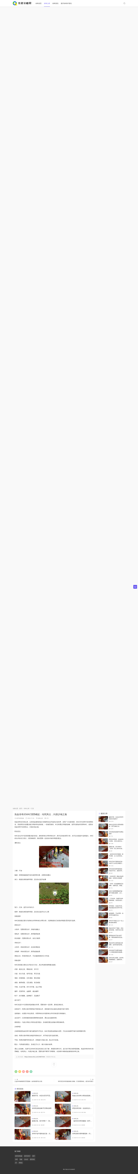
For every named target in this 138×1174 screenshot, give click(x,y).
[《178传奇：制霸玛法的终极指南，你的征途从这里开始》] (103, 900)
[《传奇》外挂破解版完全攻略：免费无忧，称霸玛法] (103, 886)
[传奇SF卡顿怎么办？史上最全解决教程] (103, 923)
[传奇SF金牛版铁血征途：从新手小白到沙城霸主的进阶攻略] (23, 1134)
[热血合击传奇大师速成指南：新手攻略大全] (63, 1096)
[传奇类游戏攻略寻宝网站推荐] (23, 1109)
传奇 (16, 1159)
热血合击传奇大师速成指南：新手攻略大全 (82, 1096)
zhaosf (26, 1159)
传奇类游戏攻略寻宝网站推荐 (41, 1108)
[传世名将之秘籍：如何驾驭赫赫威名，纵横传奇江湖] (103, 960)
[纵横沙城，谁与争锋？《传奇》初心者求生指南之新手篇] (23, 1121)
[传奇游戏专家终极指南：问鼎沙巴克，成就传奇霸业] (63, 1134)
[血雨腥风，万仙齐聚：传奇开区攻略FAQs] (103, 915)
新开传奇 (32, 1159)
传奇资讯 (55, 3)
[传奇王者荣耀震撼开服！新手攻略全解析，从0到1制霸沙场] (103, 893)
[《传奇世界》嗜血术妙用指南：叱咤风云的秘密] (103, 878)
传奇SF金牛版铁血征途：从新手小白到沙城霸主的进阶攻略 (41, 1133)
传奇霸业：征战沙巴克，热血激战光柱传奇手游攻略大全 (116, 907)
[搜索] (124, 3)
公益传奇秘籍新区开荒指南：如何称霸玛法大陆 (28, 1081)
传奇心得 (47, 3)
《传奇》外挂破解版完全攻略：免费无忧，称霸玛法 (116, 885)
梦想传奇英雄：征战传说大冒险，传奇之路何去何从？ (82, 1108)
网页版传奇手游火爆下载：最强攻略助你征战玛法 (116, 937)
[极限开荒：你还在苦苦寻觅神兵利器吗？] (23, 1096)
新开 (33, 1156)
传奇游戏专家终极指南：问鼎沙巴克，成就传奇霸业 (82, 1133)
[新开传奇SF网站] (22, 3)
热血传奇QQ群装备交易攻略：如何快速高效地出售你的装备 (116, 944)
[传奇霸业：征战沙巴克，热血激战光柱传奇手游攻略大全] (103, 908)
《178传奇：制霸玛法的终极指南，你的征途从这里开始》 (116, 900)
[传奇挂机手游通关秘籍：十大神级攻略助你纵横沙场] (103, 952)
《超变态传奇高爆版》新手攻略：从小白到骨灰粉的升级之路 (82, 1121)
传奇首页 (38, 3)
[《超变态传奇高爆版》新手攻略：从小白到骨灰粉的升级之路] (63, 1121)
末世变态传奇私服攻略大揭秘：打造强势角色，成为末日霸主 (75, 1081)
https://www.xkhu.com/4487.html (34, 1057)
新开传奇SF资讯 (66, 3)
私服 (21, 1159)
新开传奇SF (27, 1156)
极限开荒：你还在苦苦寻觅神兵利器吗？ (41, 1096)
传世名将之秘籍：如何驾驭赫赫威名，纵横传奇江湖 (116, 959)
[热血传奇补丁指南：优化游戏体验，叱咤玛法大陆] (103, 930)
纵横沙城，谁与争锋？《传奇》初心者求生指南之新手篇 (41, 1121)
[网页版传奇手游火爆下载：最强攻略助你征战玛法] (103, 937)
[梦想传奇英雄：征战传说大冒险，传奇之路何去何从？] (63, 1109)
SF (16, 1162)
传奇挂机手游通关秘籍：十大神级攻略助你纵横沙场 (116, 952)
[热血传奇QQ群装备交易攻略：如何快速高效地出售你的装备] (103, 945)
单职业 (20, 1162)
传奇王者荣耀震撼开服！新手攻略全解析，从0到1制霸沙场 (116, 893)
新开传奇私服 (20, 818)
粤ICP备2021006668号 (69, 1169)
